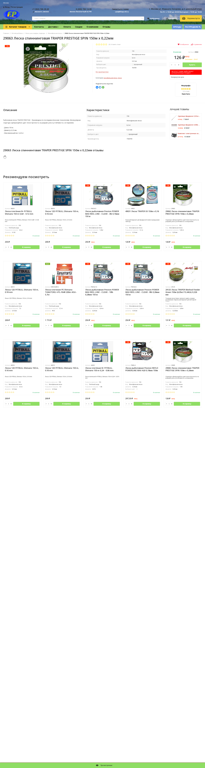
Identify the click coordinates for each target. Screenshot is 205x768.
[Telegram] (100, 87)
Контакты (39, 27)
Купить (192, 65)
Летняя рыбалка (17, 33)
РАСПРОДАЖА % (193, 27)
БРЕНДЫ (177, 27)
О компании (92, 27)
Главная (6, 33)
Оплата (67, 27)
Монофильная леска (55, 33)
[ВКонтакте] (97, 87)
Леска (120, 78)
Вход (7, 7)
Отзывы (106, 27)
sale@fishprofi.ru (122, 12)
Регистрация (17, 7)
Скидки (78, 27)
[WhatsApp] (103, 87)
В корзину (26, 247)
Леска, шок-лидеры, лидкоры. (35, 33)
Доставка (52, 27)
